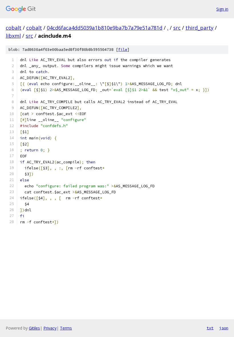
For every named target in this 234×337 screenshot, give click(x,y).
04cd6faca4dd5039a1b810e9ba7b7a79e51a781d (104, 27)
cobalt (13, 27)
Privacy (50, 328)
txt (210, 327)
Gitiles (34, 328)
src (177, 27)
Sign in (222, 9)
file (122, 49)
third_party (199, 27)
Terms (66, 328)
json (223, 327)
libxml (13, 35)
